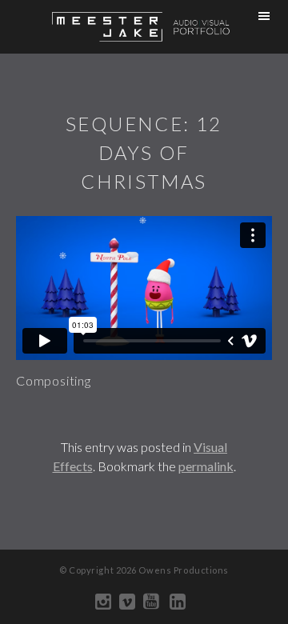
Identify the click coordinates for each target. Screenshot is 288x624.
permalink (206, 466)
